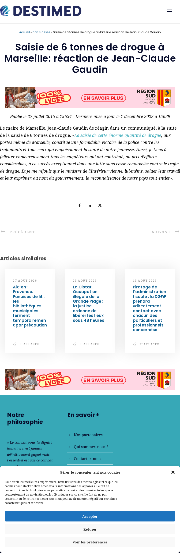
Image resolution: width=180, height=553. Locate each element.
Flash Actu (29, 344)
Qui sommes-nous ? (91, 446)
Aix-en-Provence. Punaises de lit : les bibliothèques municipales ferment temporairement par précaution (30, 306)
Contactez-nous (87, 458)
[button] (173, 472)
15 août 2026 (145, 281)
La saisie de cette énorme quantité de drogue (117, 135)
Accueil (24, 32)
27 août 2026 (25, 281)
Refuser (90, 529)
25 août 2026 (85, 281)
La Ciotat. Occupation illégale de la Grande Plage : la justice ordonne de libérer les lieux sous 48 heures (88, 303)
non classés (41, 32)
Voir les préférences (90, 542)
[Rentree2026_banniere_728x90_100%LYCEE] (90, 97)
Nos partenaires (88, 434)
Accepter (90, 516)
